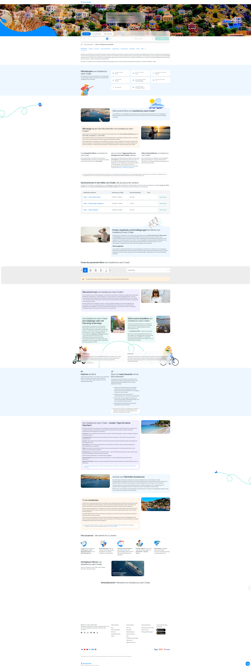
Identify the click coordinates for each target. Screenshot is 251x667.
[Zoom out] (249, 620)
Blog (112, 659)
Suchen (162, 38)
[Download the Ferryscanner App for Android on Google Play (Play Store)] (161, 664)
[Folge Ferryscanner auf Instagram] (84, 664)
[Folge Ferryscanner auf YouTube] (94, 664)
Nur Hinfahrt (86, 34)
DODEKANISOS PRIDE (119, 604)
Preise (137, 48)
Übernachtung (124, 48)
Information (84, 48)
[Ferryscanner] (86, 2)
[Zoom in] (249, 618)
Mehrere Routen (108, 34)
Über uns (128, 659)
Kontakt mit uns (145, 661)
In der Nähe (132, 48)
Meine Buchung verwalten (147, 659)
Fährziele (113, 663)
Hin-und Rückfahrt (96, 34)
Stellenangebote (130, 663)
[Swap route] (107, 39)
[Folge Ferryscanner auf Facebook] (81, 664)
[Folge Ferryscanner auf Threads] (97, 664)
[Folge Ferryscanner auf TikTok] (88, 664)
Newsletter (129, 661)
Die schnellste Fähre (105, 48)
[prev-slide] (81, 270)
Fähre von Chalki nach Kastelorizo (126, 167)
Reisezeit (97, 48)
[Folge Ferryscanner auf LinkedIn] (91, 664)
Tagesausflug (115, 48)
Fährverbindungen (88, 44)
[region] (125, 635)
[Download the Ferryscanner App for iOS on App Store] (161, 661)
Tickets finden (162, 197)
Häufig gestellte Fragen (147, 663)
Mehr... (142, 48)
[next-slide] (110, 270)
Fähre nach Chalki (113, 557)
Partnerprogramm (130, 665)
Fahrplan (91, 48)
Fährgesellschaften (116, 665)
